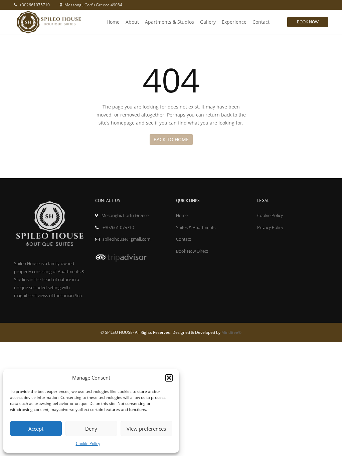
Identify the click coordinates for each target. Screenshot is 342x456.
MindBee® (231, 332)
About (132, 22)
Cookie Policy (88, 443)
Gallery (208, 22)
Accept (35, 428)
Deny (91, 428)
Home (113, 22)
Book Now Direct (192, 251)
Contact (261, 22)
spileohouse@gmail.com (126, 239)
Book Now (308, 22)
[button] (169, 378)
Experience (234, 22)
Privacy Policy (270, 227)
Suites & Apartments (195, 227)
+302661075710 (34, 5)
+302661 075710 (118, 227)
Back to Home (171, 139)
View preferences (146, 428)
